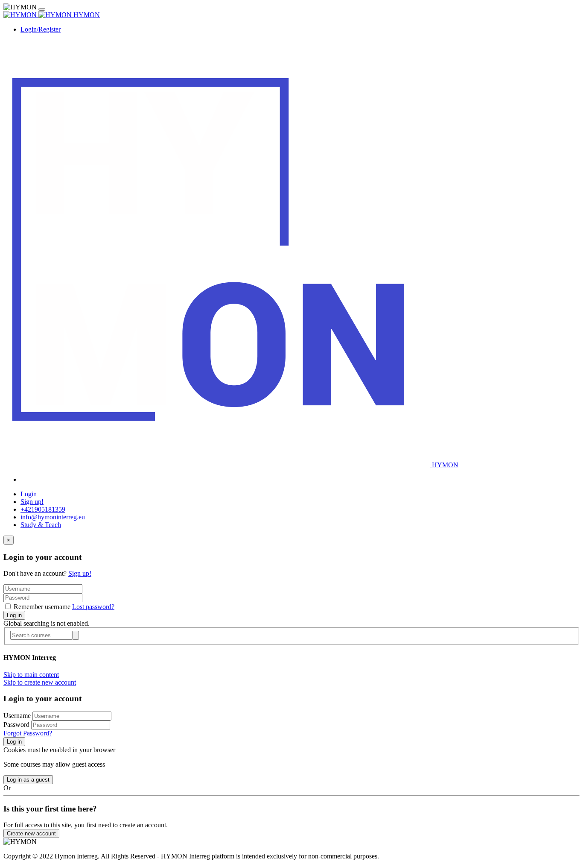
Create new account (31, 833)
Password (16, 724)
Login (28, 494)
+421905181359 (42, 509)
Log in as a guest (28, 779)
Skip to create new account (39, 682)
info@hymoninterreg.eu (52, 517)
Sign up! (32, 501)
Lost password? (93, 606)
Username (17, 715)
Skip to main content (31, 674)
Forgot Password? (27, 733)
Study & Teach (40, 524)
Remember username (42, 606)
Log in (14, 615)
